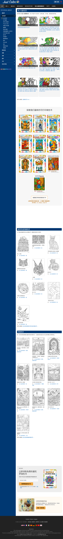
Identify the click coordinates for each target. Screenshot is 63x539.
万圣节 (19, 47)
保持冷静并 (5, 29)
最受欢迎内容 (20, 6)
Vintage (47, 27)
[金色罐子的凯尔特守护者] (54, 354)
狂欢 (19, 50)
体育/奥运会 (26, 47)
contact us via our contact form (26, 534)
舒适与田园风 (6, 21)
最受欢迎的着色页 (24, 229)
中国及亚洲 (44, 67)
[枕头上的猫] (23, 252)
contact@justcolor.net (42, 534)
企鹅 (45, 47)
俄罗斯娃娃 (52, 27)
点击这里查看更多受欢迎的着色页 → (30, 326)
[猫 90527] (54, 270)
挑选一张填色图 (40, 507)
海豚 (53, 48)
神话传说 (54, 89)
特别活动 (21, 45)
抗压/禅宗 (5, 18)
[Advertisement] (39, 215)
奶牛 (58, 47)
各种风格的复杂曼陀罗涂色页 (24, 27)
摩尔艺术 (35, 88)
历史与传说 (43, 86)
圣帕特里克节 (32, 47)
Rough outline (6, 23)
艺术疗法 (43, 25)
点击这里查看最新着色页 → (28, 437)
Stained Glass (42, 88)
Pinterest (31, 519)
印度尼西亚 (49, 67)
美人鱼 (42, 91)
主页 (2, 6)
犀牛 (45, 50)
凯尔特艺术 (20, 88)
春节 (36, 48)
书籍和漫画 (51, 88)
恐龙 (24, 67)
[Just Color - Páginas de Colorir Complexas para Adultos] (36, 525)
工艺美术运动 (30, 88)
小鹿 (43, 48)
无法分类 (50, 28)
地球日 (20, 48)
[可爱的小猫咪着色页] (23, 294)
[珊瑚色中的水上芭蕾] (23, 380)
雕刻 (35, 91)
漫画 (40, 89)
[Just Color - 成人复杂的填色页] (38, 525)
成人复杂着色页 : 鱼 (23, 383)
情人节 (27, 48)
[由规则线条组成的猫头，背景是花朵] (38, 243)
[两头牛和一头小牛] (54, 380)
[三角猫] (38, 275)
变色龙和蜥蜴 (51, 47)
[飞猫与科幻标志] (54, 298)
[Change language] (61, 2)
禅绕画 (44, 29)
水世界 (26, 67)
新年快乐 (33, 48)
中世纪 (47, 88)
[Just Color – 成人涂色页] (11, 1)
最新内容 (13, 6)
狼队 (56, 50)
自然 (20, 66)
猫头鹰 (42, 51)
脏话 (42, 31)
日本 (51, 69)
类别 (6, 6)
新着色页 (21, 332)
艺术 (20, 86)
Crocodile (41, 47)
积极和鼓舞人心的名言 (50, 29)
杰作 (24, 89)
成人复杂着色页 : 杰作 (23, 435)
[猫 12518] (38, 290)
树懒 (51, 48)
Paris (40, 67)
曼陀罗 (3, 13)
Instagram (35, 519)
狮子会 (52, 50)
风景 (34, 67)
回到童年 (43, 28)
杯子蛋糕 (54, 28)
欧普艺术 (27, 89)
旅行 (41, 66)
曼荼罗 (21, 25)
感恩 (30, 48)
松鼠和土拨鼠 (47, 48)
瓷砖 (21, 91)
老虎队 (51, 51)
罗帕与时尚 (27, 91)
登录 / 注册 (57, 1)
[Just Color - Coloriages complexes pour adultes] (26, 525)
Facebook (27, 519)
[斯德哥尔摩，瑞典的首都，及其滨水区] (38, 405)
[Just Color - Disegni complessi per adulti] (29, 525)
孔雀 (40, 48)
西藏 (51, 70)
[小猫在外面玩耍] (23, 320)
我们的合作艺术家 (28, 6)
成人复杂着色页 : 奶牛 (54, 383)
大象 (55, 47)
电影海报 (47, 89)
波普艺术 (31, 89)
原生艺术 (25, 88)
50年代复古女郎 (42, 27)
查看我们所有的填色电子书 (39, 197)
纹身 (23, 91)
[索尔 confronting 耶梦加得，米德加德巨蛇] (23, 405)
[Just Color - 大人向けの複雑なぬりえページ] (41, 525)
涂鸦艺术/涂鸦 (6, 25)
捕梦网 (46, 28)
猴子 (45, 51)
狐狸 (48, 50)
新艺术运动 (20, 89)
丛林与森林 (20, 67)
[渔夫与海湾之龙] (54, 405)
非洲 (54, 70)
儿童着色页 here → (26, 99)
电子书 (48, 6)
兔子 (47, 47)
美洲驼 (47, 51)
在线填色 (53, 6)
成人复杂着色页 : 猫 (23, 255)
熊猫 (43, 50)
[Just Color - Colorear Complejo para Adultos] (31, 525)
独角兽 (43, 89)
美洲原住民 (47, 70)
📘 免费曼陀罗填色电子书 (6, 69)
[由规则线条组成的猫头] (23, 267)
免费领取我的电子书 (26, 484)
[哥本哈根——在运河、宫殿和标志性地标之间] (38, 354)
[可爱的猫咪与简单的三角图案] (54, 249)
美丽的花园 (5, 46)
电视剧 (50, 89)
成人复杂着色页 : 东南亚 (54, 408)
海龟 (56, 48)
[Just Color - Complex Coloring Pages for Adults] (23, 525)
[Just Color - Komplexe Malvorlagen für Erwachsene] (34, 525)
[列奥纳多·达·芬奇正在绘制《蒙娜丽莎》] (23, 431)
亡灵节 (22, 47)
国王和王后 (56, 88)
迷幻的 (44, 31)
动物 (41, 45)
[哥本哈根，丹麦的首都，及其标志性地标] (23, 346)
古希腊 (53, 67)
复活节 (23, 48)
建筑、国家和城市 (46, 69)
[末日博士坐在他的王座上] (38, 380)
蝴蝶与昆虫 (30, 67)
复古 (4, 44)
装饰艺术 (32, 91)
